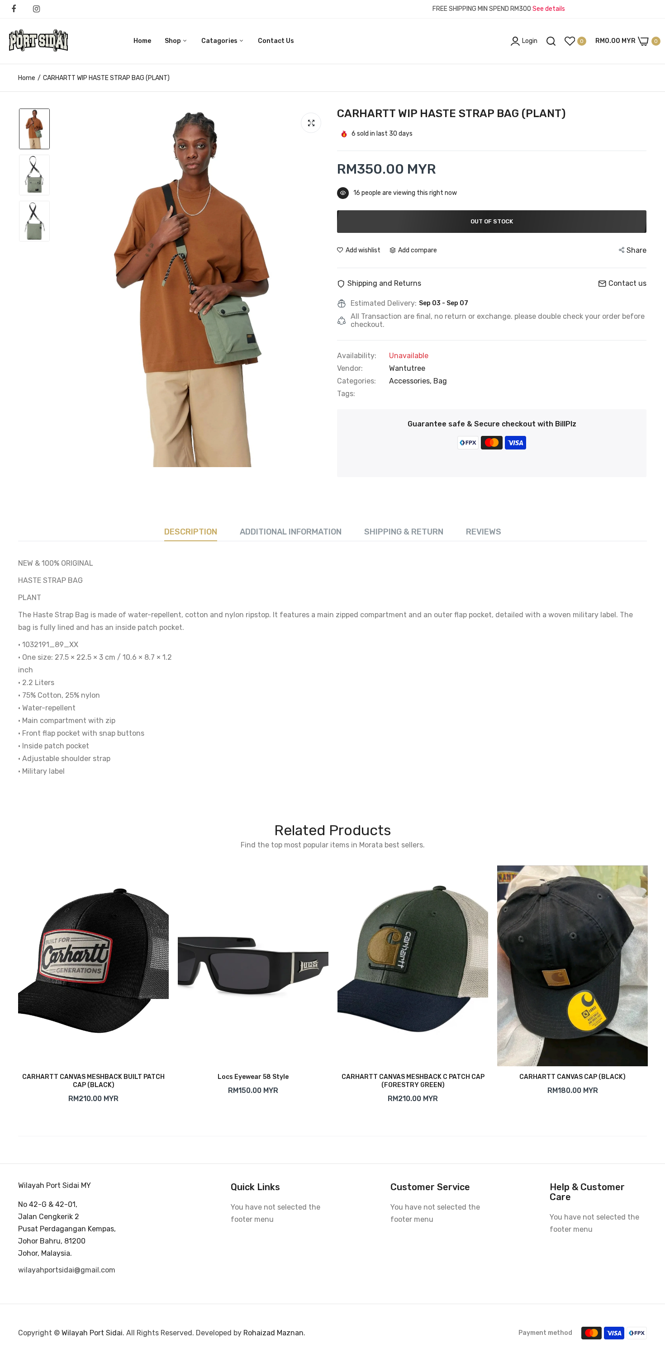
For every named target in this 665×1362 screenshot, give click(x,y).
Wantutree (407, 368)
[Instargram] (36, 9)
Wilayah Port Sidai (92, 1333)
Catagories (220, 41)
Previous (18, 986)
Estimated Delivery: (384, 303)
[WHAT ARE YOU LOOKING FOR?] (551, 41)
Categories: (356, 381)
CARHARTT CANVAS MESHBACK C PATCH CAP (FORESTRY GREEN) (413, 1081)
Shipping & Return (403, 532)
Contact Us (276, 41)
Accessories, (411, 381)
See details (548, 9)
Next (647, 986)
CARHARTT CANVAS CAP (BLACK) (572, 1077)
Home (142, 41)
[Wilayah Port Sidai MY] (38, 41)
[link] (153, 881)
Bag (440, 381)
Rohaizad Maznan (273, 1333)
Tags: (346, 394)
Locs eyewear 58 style (253, 1077)
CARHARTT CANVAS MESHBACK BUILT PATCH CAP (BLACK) (93, 1081)
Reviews (483, 532)
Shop (173, 41)
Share (636, 250)
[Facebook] (14, 9)
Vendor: (350, 368)
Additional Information (291, 532)
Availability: (356, 356)
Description (190, 532)
